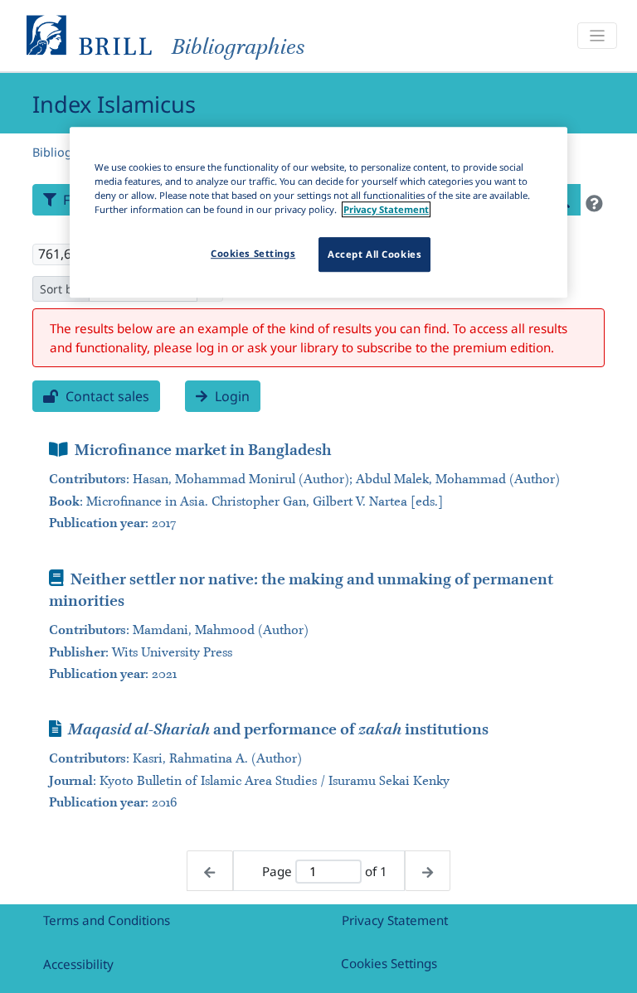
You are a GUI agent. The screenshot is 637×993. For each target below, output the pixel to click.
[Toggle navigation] (597, 36)
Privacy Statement (395, 920)
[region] (318, 212)
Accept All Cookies (374, 254)
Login (231, 396)
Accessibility (78, 964)
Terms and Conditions (106, 920)
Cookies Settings (389, 963)
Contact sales (105, 396)
